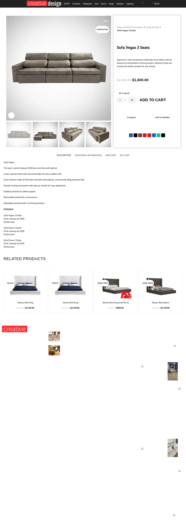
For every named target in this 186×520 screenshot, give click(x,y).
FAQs (97, 342)
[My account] (147, 3)
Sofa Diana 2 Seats (12, 228)
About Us (99, 356)
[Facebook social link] (131, 135)
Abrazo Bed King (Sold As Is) (115, 303)
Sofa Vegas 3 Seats (12, 215)
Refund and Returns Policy (107, 332)
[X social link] (135, 135)
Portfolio (99, 361)
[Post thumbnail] (54, 336)
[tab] (64, 155)
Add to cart (153, 100)
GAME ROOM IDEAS (71, 346)
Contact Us (100, 347)
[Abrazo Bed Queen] (161, 285)
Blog (97, 351)
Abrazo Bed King (25, 303)
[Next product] (124, 35)
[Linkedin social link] (154, 135)
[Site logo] (44, 4)
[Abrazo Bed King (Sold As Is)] (116, 285)
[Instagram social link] (140, 135)
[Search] (137, 3)
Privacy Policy (101, 337)
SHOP (129, 27)
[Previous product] (118, 35)
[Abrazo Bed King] (25, 285)
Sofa (156, 27)
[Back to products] (121, 35)
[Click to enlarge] (11, 115)
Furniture (139, 27)
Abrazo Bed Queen (160, 303)
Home (120, 27)
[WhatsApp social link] (158, 135)
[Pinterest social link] (149, 135)
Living (148, 27)
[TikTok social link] (163, 135)
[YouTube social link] (145, 135)
